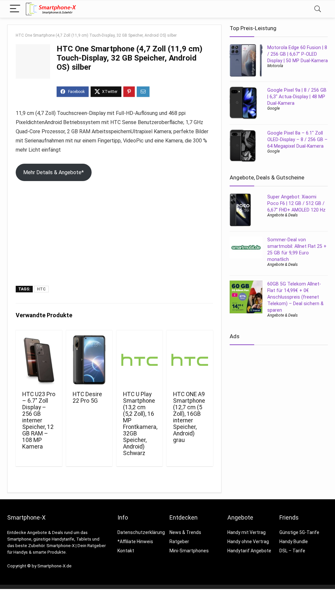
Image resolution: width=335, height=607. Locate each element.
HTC (41, 289)
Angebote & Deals (282, 215)
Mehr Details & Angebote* (53, 172)
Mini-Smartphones (189, 550)
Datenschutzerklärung (141, 532)
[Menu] (15, 9)
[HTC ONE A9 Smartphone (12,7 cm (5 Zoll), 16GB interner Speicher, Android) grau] (189, 359)
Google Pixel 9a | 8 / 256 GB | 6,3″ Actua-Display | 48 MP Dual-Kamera (296, 96)
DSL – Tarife (292, 550)
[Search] (318, 9)
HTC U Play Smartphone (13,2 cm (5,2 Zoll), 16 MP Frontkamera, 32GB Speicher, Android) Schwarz (140, 423)
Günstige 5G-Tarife (299, 532)
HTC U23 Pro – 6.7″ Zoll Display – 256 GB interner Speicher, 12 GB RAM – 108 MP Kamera (38, 420)
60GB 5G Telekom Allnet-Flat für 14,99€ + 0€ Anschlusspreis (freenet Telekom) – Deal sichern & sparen (295, 297)
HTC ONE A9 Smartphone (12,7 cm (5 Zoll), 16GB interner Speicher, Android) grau (189, 417)
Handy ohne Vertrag (248, 541)
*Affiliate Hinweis (135, 541)
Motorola (275, 66)
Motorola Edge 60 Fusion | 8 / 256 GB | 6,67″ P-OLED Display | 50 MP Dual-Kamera (297, 54)
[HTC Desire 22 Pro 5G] (89, 359)
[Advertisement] (114, 237)
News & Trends (185, 532)
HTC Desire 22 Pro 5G (87, 397)
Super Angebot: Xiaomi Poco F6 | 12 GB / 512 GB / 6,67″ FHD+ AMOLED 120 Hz (296, 203)
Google (273, 108)
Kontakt (125, 550)
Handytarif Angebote (249, 550)
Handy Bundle (293, 541)
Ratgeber (179, 541)
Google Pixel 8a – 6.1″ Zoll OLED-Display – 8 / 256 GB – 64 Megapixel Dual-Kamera (297, 139)
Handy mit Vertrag (246, 532)
